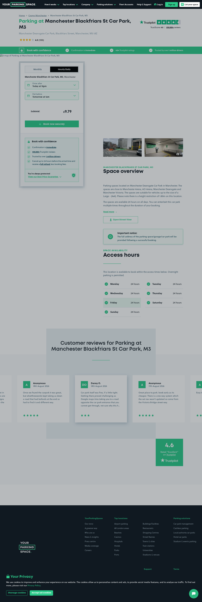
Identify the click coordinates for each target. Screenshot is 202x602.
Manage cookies (17, 593)
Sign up (171, 4)
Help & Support (144, 4)
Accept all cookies (41, 593)
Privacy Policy (34, 585)
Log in (160, 4)
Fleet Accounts (126, 4)
